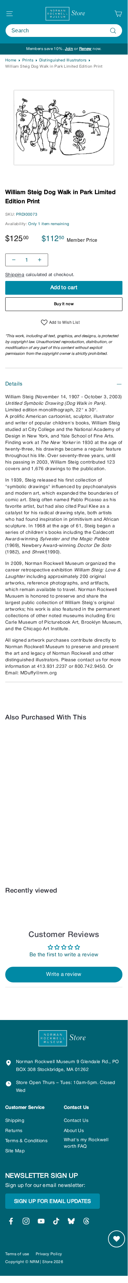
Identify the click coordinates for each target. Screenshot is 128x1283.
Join (69, 49)
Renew (85, 49)
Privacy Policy (49, 1254)
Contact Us (76, 1121)
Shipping (14, 275)
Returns (14, 1131)
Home (10, 60)
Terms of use (17, 1254)
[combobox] (64, 30)
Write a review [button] (64, 974)
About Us (74, 1131)
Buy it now (64, 304)
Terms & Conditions (26, 1141)
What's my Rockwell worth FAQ (86, 1143)
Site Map (15, 1151)
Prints (27, 60)
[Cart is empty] (118, 14)
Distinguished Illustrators (62, 60)
